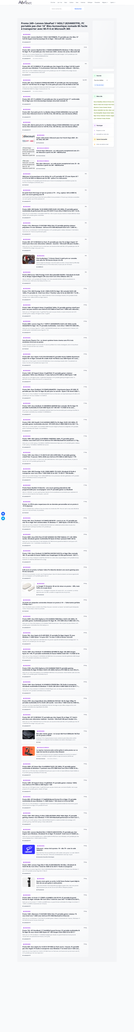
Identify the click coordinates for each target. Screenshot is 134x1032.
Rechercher (78, 9)
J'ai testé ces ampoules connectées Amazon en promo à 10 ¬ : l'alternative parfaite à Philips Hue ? (51, 603)
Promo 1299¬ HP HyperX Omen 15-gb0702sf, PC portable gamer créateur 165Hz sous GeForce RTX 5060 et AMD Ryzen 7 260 (49, 784)
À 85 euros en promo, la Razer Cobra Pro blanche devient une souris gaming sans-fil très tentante (50, 571)
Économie (97, 2)
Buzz (66, 2)
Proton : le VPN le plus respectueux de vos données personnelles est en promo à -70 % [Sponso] (50, 505)
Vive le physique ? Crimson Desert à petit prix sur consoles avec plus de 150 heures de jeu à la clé (56, 259)
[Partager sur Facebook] (3, 514)
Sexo (77, 2)
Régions (104, 2)
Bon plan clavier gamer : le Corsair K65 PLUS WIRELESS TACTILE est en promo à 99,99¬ (58, 734)
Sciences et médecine (44, 148)
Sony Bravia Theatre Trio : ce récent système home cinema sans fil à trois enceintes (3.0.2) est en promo (47, 341)
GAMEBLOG (40, 267)
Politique (90, 2)
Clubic (39, 742)
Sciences (83, 2)
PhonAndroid (41, 142)
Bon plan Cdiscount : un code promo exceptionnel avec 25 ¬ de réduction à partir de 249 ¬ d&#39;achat (57, 164)
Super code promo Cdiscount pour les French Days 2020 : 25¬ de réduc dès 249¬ (57, 138)
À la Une (53, 2)
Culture (71, 2)
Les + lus (60, 2)
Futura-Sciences (41, 155)
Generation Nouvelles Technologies (46, 857)
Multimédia (27, 34)
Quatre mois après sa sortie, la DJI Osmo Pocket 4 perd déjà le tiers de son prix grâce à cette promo (57, 882)
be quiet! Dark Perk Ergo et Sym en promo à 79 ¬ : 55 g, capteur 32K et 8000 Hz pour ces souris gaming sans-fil (49, 193)
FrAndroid (26, 185)
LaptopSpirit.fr (27, 42)
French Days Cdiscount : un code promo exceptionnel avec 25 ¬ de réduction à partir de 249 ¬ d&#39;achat (58, 151)
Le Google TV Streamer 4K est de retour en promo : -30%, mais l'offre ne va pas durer (58, 587)
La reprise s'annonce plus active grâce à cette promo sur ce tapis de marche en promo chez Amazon (57, 751)
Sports (112, 2)
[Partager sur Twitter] (3, 518)
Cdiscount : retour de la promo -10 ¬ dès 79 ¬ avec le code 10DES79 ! (56, 849)
